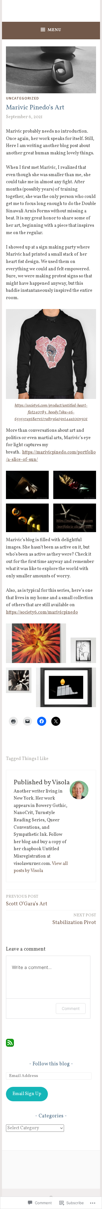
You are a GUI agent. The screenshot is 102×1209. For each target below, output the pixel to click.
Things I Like (35, 759)
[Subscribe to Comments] (10, 1045)
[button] (27, 485)
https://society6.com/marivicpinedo (42, 612)
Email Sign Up (26, 1094)
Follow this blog (51, 1064)
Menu (54, 30)
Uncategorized (22, 98)
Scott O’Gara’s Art (26, 901)
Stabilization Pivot (74, 919)
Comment (71, 1008)
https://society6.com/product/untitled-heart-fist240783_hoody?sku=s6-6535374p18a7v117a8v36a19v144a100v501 (51, 412)
